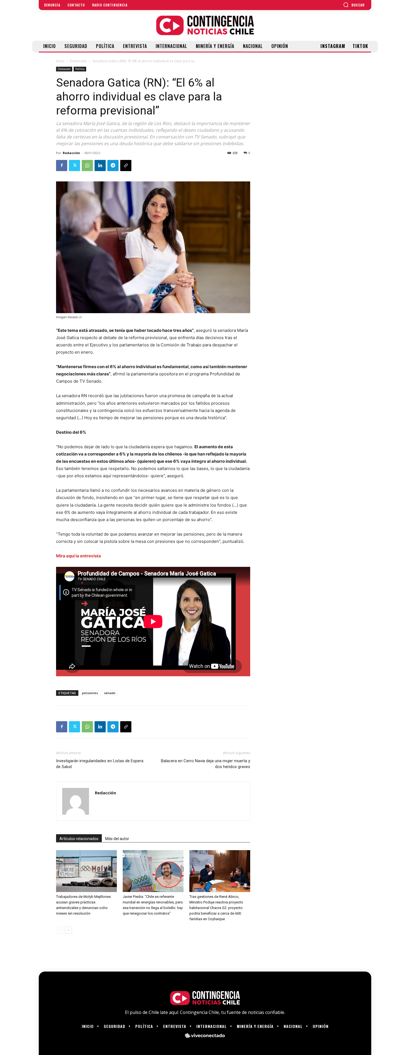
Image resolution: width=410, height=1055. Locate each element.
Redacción (71, 153)
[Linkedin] (100, 165)
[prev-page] (59, 930)
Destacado (78, 61)
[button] (354, 5)
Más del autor (117, 838)
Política (80, 69)
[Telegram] (113, 165)
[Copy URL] (125, 165)
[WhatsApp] (87, 165)
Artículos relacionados (78, 838)
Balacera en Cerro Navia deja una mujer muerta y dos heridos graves (205, 763)
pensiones (90, 693)
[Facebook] (61, 165)
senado (109, 693)
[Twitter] (74, 165)
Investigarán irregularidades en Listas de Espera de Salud (99, 763)
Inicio (60, 61)
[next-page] (68, 930)
